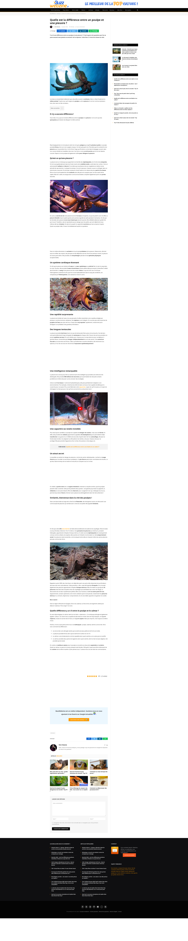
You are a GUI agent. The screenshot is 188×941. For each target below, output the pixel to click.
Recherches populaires (104, 911)
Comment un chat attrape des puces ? (98, 772)
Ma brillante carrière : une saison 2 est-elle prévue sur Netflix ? (64, 877)
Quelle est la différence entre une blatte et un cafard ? (125, 99)
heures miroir (120, 874)
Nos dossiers (114, 868)
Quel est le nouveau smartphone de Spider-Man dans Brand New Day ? (63, 895)
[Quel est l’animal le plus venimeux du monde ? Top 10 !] (79, 765)
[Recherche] (137, 10)
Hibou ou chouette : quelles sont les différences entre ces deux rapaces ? (123, 108)
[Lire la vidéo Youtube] (80, 408)
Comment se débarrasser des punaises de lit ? (98, 789)
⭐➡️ (78, 719)
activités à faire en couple (117, 871)
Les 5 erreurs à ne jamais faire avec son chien (129, 66)
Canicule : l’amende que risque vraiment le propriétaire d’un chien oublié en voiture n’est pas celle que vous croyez (129, 51)
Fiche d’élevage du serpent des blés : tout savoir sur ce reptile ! (78, 789)
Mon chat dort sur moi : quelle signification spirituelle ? (59, 772)
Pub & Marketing (55, 10)
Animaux (90, 10)
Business (112, 10)
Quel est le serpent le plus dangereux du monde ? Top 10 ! (58, 789)
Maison (83, 10)
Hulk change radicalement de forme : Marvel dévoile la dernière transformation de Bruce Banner (62, 863)
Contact (120, 911)
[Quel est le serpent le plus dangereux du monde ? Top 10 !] (59, 781)
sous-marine (65, 529)
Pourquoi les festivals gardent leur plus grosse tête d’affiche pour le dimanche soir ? (63, 872)
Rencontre (105, 10)
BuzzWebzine (53, 13)
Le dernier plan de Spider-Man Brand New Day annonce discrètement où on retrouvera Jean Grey (63, 889)
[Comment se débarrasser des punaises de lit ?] (99, 781)
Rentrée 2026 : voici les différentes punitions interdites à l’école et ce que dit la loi (62, 858)
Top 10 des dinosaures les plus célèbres (124, 122)
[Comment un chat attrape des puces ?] (99, 765)
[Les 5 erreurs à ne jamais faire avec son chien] (117, 67)
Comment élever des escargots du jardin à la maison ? (125, 103)
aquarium (82, 387)
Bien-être (119, 10)
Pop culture (66, 10)
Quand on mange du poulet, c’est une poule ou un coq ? (126, 113)
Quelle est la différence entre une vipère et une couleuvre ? (126, 79)
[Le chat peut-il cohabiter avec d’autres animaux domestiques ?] (117, 59)
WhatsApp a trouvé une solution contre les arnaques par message (62, 853)
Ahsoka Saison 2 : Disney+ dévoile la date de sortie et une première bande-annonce (62, 848)
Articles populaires (94, 911)
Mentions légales (113, 911)
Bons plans (128, 10)
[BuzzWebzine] (59, 4)
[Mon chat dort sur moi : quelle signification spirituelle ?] (59, 765)
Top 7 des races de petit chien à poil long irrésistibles (124, 94)
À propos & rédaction (84, 911)
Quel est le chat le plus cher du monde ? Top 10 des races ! (126, 89)
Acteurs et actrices (129, 869)
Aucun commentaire (81, 26)
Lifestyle (97, 10)
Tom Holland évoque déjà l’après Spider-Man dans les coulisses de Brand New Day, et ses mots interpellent (64, 883)
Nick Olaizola (57, 26)
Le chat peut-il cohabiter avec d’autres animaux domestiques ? (130, 59)
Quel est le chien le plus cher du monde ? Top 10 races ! (125, 118)
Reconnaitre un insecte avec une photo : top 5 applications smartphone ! (125, 84)
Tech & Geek (75, 10)
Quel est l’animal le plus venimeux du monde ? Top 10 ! (78, 772)
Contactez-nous (129, 855)
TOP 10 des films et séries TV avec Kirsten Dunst (63, 868)
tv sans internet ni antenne (123, 873)
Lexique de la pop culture (124, 868)
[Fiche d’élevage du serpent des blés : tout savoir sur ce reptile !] (79, 781)
